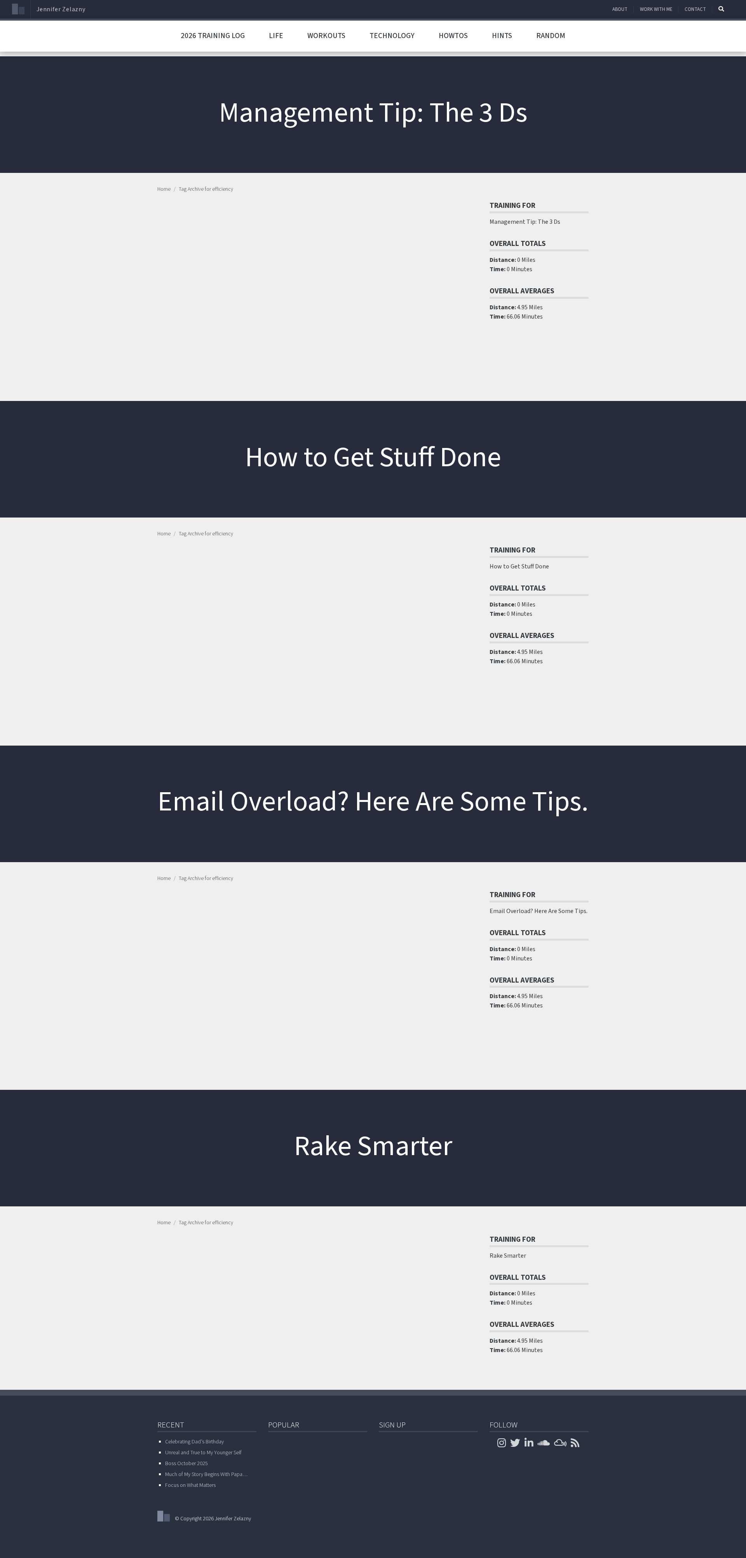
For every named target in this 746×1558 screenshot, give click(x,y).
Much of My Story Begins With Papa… (206, 1474)
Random (550, 35)
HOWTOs (453, 35)
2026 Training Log (213, 35)
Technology (392, 35)
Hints (502, 35)
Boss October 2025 (186, 1463)
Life (276, 35)
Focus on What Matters (190, 1485)
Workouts (326, 35)
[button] (721, 9)
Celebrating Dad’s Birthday (194, 1442)
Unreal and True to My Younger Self (203, 1453)
